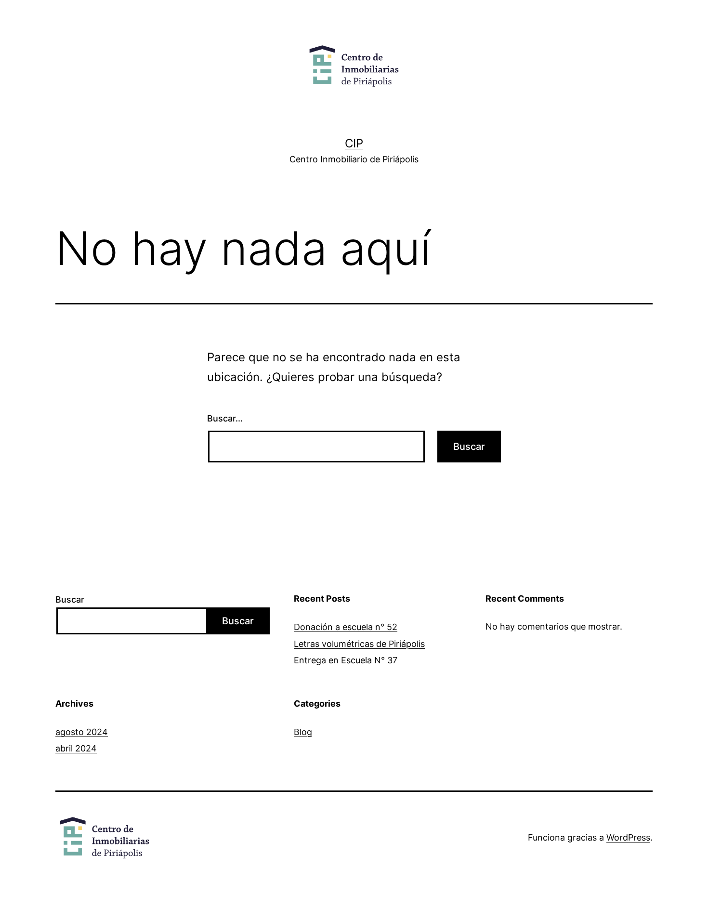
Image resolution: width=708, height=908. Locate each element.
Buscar (69, 599)
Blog (303, 732)
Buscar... (225, 418)
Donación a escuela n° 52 (345, 627)
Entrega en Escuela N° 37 (345, 660)
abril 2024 (76, 748)
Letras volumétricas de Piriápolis (359, 644)
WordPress (628, 837)
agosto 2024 (81, 732)
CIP (354, 143)
